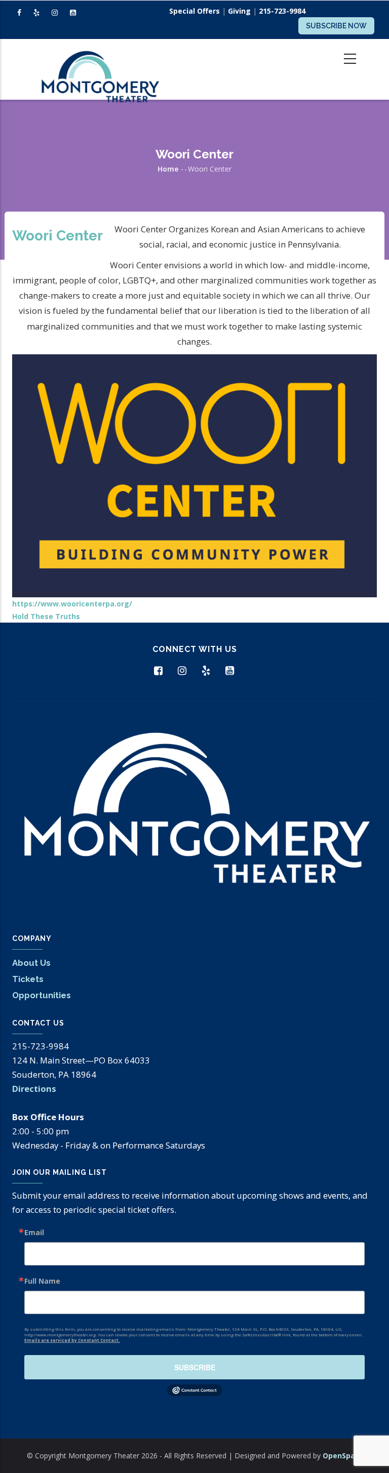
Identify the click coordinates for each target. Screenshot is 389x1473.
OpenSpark (343, 1455)
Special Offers (194, 11)
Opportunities (41, 995)
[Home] (99, 69)
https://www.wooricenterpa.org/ (72, 603)
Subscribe (194, 1367)
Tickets (28, 979)
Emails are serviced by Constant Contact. (72, 1340)
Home (168, 169)
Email (34, 1232)
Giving (239, 11)
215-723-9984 (282, 11)
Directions (34, 1088)
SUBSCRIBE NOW (336, 26)
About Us (31, 963)
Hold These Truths (46, 616)
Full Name (42, 1281)
